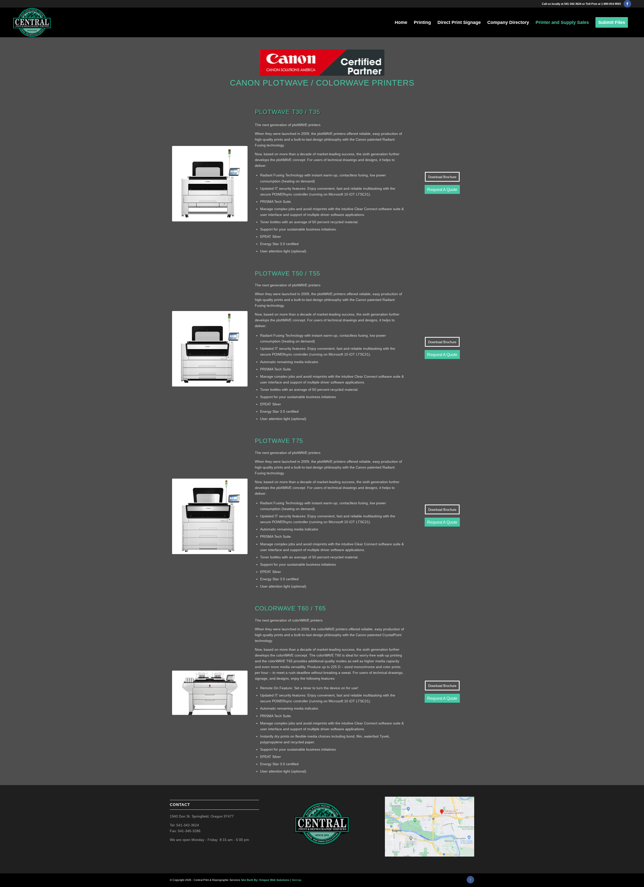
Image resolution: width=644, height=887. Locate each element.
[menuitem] (401, 22)
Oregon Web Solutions (274, 879)
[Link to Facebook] (627, 4)
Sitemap (296, 879)
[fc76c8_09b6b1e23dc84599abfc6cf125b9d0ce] (32, 22)
